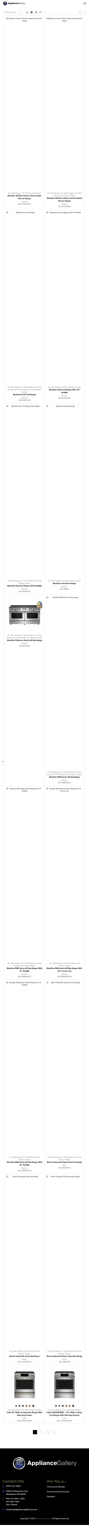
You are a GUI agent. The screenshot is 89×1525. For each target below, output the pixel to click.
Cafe (24, 1418)
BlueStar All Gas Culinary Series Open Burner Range (24, 197)
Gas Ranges (64, 195)
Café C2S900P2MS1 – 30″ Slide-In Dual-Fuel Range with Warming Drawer (64, 1413)
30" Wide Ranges (14, 193)
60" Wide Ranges (20, 389)
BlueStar (24, 202)
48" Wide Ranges (27, 581)
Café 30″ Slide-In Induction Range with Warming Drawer (24, 1413)
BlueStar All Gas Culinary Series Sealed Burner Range (64, 199)
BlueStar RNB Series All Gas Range (64, 777)
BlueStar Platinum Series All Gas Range (24, 640)
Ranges (38, 193)
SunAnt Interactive (43, 1518)
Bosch (64, 1165)
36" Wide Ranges (28, 193)
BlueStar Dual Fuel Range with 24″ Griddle (64, 391)
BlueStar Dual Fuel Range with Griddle (24, 586)
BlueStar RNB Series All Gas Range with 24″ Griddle (24, 1163)
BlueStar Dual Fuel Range (24, 394)
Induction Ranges (68, 581)
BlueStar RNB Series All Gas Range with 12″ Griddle (24, 969)
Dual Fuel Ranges (34, 389)
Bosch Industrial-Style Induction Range (64, 1356)
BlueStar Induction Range (64, 583)
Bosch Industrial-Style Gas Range (24, 1356)
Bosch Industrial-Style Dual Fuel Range (64, 1162)
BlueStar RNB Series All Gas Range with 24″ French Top (64, 969)
